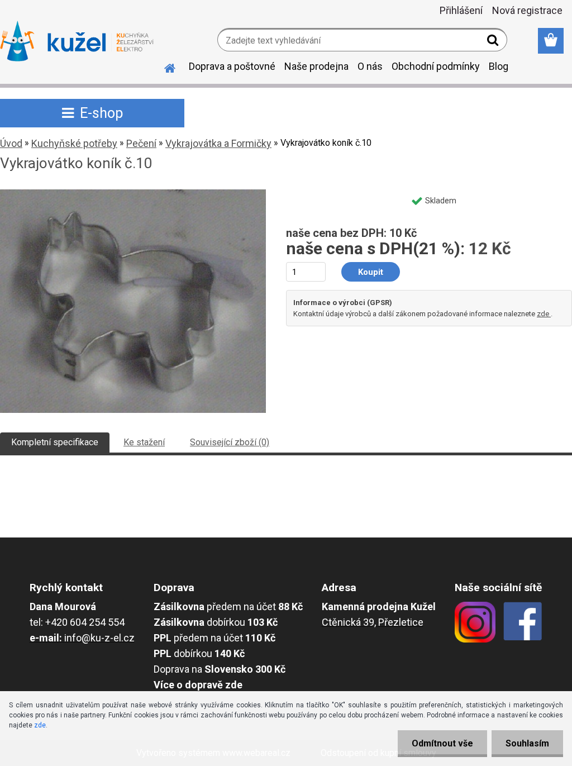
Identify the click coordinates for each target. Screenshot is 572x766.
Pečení (141, 143)
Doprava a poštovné (232, 66)
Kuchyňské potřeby (74, 143)
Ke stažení (144, 442)
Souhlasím (527, 743)
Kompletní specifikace (54, 442)
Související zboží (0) (229, 442)
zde (544, 314)
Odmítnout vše (442, 743)
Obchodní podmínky (436, 66)
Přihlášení (461, 10)
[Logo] (77, 41)
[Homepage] (163, 66)
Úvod (11, 143)
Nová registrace (527, 10)
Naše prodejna (316, 66)
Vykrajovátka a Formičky (218, 143)
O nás (370, 66)
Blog (498, 66)
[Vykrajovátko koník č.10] (133, 193)
